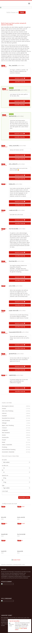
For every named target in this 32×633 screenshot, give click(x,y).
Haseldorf (16, 415)
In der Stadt (5, 491)
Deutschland (9, 564)
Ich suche (4, 459)
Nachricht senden (19, 78)
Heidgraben (16, 430)
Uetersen (16, 413)
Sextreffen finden (19, 81)
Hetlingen (16, 423)
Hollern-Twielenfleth (16, 444)
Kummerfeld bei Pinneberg (16, 449)
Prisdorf (16, 440)
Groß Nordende (16, 420)
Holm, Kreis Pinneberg (16, 411)
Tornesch (16, 428)
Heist (23, 66)
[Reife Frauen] (1, 3)
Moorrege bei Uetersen (16, 406)
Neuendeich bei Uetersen (16, 418)
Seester (16, 435)
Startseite (3, 564)
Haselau (16, 408)
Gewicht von (5, 475)
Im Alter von (5, 465)
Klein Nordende (16, 432)
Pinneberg (16, 447)
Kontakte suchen (24, 497)
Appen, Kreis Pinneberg (16, 425)
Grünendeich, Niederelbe (16, 452)
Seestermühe (16, 437)
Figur (3, 485)
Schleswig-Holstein (17, 564)
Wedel (16, 442)
